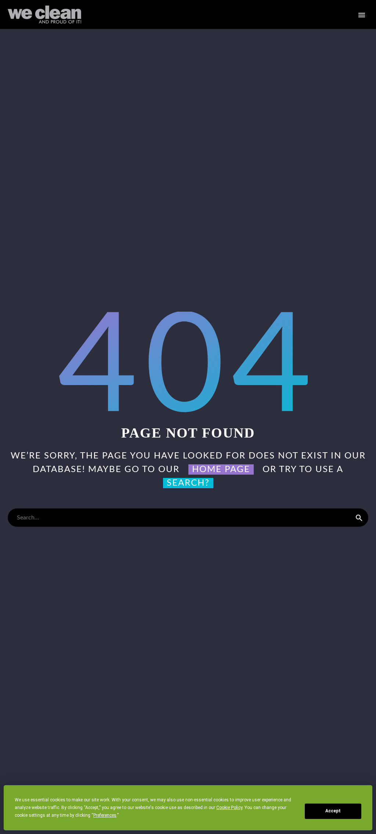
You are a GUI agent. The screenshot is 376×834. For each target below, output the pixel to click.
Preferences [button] (104, 815)
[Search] (359, 517)
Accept (333, 810)
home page (221, 469)
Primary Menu (361, 15)
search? (188, 483)
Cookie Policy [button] (229, 807)
